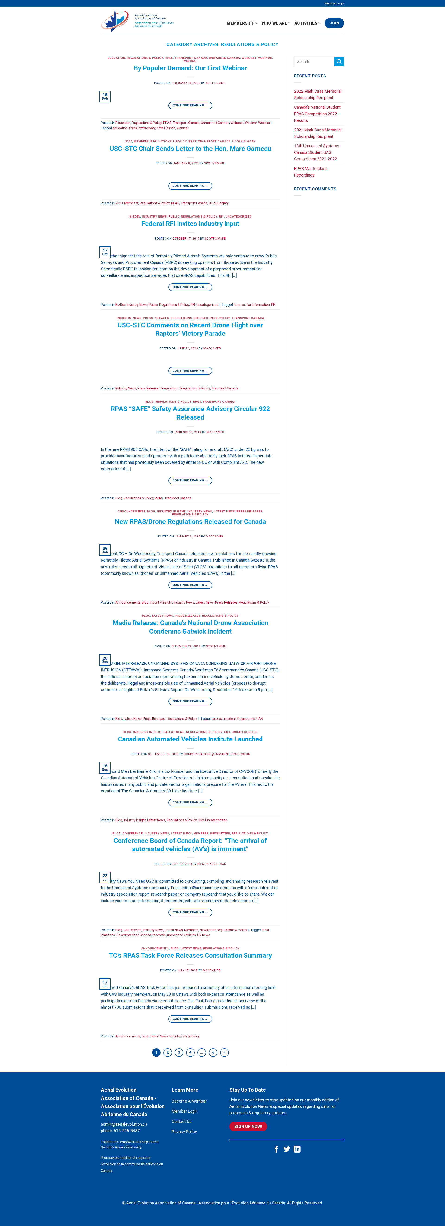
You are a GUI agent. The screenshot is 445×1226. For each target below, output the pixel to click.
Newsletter (220, 833)
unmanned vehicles (181, 935)
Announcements (131, 511)
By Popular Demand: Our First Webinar (190, 68)
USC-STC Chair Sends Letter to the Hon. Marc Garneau (190, 148)
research (159, 935)
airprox (217, 718)
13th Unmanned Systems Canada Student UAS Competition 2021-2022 (316, 152)
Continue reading (190, 105)
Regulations (181, 318)
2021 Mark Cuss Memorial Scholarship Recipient (318, 133)
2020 (128, 141)
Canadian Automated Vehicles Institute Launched (190, 739)
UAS (259, 718)
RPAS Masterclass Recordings (311, 171)
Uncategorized (238, 216)
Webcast (249, 58)
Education (116, 58)
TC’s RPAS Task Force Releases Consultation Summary (190, 955)
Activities (306, 23)
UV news (203, 935)
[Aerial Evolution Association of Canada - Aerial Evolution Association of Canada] (139, 21)
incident (230, 718)
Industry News (154, 216)
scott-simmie (216, 83)
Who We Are (274, 23)
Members (141, 141)
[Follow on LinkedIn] (297, 1149)
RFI (221, 216)
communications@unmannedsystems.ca (217, 754)
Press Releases (156, 318)
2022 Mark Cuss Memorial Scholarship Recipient (318, 94)
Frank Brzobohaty (142, 128)
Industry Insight (171, 511)
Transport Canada (191, 58)
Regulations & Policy (145, 58)
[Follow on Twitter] (286, 1149)
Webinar (265, 58)
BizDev (134, 216)
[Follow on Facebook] (276, 1149)
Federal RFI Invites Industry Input (190, 224)
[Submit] (339, 61)
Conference (132, 833)
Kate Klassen (166, 128)
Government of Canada (133, 935)
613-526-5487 (127, 1130)
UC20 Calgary (243, 141)
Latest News (224, 511)
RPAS (169, 58)
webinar (183, 128)
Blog (149, 401)
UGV (227, 732)
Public (174, 216)
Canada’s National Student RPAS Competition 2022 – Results (317, 114)
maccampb (212, 348)
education (120, 128)
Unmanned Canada (224, 58)
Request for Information (252, 304)
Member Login (334, 3)
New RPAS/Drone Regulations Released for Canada (190, 521)
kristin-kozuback (211, 864)
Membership (240, 23)
